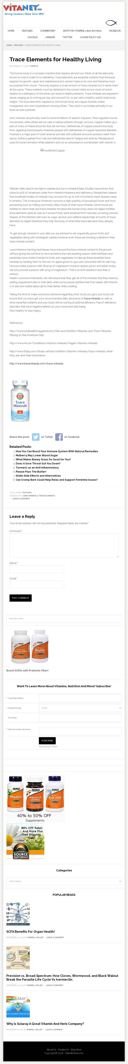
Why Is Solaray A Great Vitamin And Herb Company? (45, 1024)
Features (18, 45)
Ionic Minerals (30, 496)
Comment (16, 531)
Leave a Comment (21, 499)
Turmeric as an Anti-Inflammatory (37, 467)
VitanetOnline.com (74, 1053)
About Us (51, 1049)
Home (9, 45)
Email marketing (44, 746)
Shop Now (76, 1049)
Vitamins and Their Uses (63, 9)
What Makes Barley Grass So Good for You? (43, 459)
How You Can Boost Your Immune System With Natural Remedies (57, 451)
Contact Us (63, 1049)
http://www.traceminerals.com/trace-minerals (36, 363)
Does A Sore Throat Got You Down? (38, 463)
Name (14, 563)
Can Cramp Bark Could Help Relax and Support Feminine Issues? (57, 479)
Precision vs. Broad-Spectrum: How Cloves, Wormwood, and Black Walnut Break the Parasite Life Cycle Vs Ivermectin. (62, 977)
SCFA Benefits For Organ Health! (30, 932)
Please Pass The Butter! (31, 471)
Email (13, 578)
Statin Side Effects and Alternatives (38, 475)
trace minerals (92, 298)
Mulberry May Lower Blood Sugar (37, 455)
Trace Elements (47, 496)
